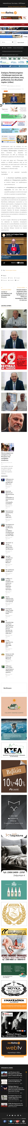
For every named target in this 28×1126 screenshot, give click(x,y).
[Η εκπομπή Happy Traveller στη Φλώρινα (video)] (3, 609)
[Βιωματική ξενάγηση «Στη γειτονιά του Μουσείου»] (4, 1081)
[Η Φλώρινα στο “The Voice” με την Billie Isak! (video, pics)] (3, 480)
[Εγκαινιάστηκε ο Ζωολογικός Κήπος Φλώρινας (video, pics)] (3, 511)
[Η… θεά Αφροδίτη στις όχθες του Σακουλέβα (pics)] (3, 641)
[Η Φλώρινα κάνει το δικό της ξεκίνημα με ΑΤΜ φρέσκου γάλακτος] (3, 666)
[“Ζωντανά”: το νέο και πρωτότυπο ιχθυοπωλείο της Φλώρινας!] (3, 543)
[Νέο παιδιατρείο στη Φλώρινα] (3, 570)
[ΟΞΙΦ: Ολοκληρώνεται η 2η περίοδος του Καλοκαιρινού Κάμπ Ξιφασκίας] (4, 1105)
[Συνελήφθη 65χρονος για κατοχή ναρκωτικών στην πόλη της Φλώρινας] (4, 1097)
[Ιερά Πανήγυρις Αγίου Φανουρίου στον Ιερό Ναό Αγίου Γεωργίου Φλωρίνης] (4, 1074)
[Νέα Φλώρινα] (9, 13)
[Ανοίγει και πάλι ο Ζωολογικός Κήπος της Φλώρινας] (3, 654)
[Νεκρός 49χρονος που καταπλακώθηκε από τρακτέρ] (3, 597)
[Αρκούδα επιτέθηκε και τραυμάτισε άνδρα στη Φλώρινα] (3, 557)
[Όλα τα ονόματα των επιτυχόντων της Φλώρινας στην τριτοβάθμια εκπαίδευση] (7, 447)
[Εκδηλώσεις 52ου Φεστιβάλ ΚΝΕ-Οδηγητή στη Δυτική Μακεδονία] (14, 360)
